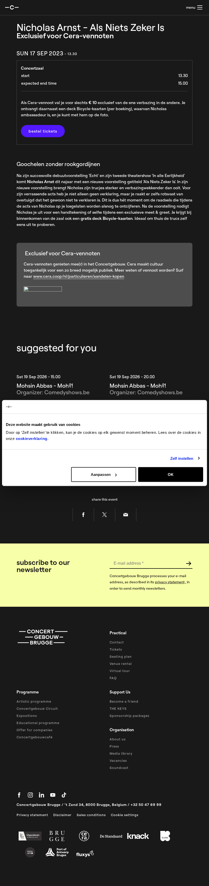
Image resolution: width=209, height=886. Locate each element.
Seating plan (121, 656)
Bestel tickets (43, 131)
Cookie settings (124, 815)
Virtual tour (120, 671)
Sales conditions (91, 815)
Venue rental (121, 664)
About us (118, 739)
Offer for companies (35, 730)
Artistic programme (34, 701)
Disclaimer (62, 815)
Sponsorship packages (129, 716)
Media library (121, 753)
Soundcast (119, 768)
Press (114, 746)
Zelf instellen (181, 458)
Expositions (27, 716)
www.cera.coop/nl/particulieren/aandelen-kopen (78, 276)
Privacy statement (32, 815)
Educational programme (38, 723)
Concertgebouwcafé (35, 737)
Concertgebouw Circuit (37, 708)
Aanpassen (101, 474)
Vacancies (118, 760)
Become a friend (124, 701)
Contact (117, 642)
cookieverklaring (31, 438)
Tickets (116, 649)
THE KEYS (118, 708)
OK (171, 474)
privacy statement (170, 582)
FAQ (113, 678)
